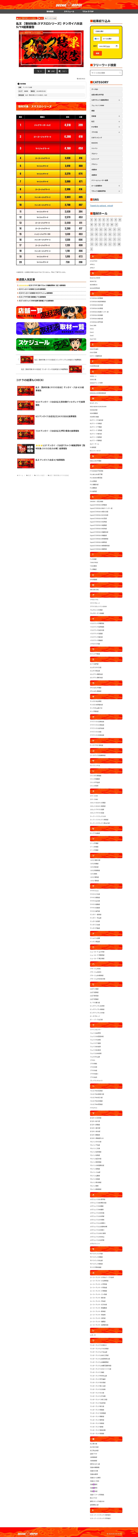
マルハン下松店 (95, 1145)
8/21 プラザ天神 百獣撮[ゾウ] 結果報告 (32, 297)
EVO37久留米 (94, 349)
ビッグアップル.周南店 (97, 1009)
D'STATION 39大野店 (96, 308)
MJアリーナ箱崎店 (96, 440)
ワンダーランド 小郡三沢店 (98, 1399)
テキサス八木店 (95, 894)
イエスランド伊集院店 (97, 623)
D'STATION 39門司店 (96, 322)
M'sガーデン (94, 403)
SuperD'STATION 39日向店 (98, 529)
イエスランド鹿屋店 (96, 640)
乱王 (42, 18)
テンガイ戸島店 (95, 928)
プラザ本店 (93, 1070)
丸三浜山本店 (94, 1450)
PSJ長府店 (93, 491)
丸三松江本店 (94, 1447)
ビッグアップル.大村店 (97, 1013)
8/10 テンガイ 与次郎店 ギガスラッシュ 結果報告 (36, 293)
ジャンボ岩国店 (95, 779)
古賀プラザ (93, 1454)
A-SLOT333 (93, 261)
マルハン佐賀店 (95, 1155)
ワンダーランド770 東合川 (98, 1345)
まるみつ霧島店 (95, 1135)
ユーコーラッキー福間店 (97, 1321)
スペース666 (94, 799)
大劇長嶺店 (93, 1461)
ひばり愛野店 (94, 992)
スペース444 (94, 796)
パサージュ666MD (95, 972)
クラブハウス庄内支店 (97, 728)
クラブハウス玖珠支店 (97, 735)
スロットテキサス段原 (97, 809)
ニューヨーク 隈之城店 (97, 958)
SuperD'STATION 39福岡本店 (99, 532)
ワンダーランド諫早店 (97, 1420)
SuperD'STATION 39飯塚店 (98, 549)
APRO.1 (92, 264)
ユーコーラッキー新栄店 (97, 1311)
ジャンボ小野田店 (95, 776)
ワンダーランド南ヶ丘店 (97, 1386)
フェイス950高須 (95, 1050)
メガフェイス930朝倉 (97, 1206)
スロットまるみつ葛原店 (97, 806)
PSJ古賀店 (93, 481)
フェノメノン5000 (97, 105)
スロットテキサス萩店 (97, 813)
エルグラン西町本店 (96, 678)
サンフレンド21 (95, 765)
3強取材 (94, 169)
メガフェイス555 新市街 (97, 1199)
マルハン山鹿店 (95, 1176)
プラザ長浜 (93, 1077)
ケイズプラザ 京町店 (96, 745)
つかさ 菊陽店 (94, 881)
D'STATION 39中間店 (96, 298)
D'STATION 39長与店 (96, 318)
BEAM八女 (93, 281)
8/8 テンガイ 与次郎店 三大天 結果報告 (32, 289)
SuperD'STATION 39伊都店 (98, 505)
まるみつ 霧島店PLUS (97, 1138)
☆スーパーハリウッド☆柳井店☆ (100, 1515)
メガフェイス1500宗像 (97, 1240)
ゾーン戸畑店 (94, 843)
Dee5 (91, 335)
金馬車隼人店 (94, 1505)
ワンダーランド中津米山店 (98, 1376)
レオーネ (93, 1335)
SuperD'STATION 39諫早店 (98, 542)
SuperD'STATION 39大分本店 (99, 515)
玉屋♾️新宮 (93, 1488)
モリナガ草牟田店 (95, 1267)
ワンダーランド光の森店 (97, 1382)
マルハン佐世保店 (95, 1152)
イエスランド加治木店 (97, 630)
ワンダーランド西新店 (97, 1416)
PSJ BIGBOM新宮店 (96, 478)
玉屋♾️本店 (93, 1491)
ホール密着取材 (96, 186)
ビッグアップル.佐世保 (97, 1006)
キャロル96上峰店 (95, 701)
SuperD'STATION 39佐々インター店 (101, 508)
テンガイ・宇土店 (95, 918)
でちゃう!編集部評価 (98, 191)
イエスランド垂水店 (96, 637)
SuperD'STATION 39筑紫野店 (99, 539)
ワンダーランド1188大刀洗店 (99, 1355)
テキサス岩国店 (95, 904)
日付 (95, 46)
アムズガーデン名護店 (97, 613)
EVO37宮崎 (93, 352)
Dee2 (91, 329)
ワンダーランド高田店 (97, 1433)
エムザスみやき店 (95, 667)
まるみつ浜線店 (95, 1125)
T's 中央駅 (93, 559)
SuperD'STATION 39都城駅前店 (100, 546)
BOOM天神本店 (95, 288)
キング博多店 (94, 711)
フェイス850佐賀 (95, 1047)
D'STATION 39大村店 (96, 305)
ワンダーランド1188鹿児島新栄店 (100, 1366)
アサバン (94, 164)
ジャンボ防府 (94, 786)
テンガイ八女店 (51, 18)
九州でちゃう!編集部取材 (100, 100)
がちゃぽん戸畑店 (95, 688)
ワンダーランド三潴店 (97, 1372)
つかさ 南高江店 (95, 860)
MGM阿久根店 (94, 417)
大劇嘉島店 (93, 1457)
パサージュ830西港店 (96, 975)
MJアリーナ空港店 (96, 437)
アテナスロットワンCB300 (98, 606)
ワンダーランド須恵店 (97, 1423)
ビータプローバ (95, 1016)
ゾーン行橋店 (94, 850)
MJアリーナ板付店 (96, 434)
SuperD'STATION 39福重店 (98, 535)
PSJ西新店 (93, 488)
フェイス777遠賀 (95, 1043)
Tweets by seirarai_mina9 (101, 205)
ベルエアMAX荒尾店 (96, 1104)
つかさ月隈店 (94, 864)
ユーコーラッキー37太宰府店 (99, 1281)
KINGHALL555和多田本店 (98, 393)
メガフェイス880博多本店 (98, 1203)
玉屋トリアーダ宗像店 (97, 1495)
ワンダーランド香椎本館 (97, 1430)
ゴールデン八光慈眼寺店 (97, 755)
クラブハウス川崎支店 (97, 725)
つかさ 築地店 (94, 877)
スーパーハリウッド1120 (98, 816)
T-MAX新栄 (93, 566)
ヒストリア (95, 159)
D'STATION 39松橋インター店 (99, 312)
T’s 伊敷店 (93, 569)
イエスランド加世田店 (97, 627)
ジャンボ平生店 (95, 782)
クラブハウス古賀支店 (97, 721)
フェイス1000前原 (95, 1053)
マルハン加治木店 (95, 1159)
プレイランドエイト (96, 1081)
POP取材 (94, 127)
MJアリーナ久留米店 (96, 420)
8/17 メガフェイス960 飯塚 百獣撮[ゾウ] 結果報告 (36, 300)
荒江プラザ (93, 1498)
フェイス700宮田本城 (97, 1036)
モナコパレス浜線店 (96, 1257)
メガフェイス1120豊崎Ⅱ (98, 1223)
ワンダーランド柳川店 (97, 1406)
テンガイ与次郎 (95, 921)
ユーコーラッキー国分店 (97, 1298)
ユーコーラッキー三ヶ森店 (98, 1294)
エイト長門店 (94, 664)
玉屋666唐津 (94, 1474)
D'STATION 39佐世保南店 (98, 301)
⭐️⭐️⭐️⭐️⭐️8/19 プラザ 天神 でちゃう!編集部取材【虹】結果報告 (42, 285)
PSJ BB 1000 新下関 (96, 474)
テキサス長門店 (95, 911)
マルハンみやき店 (95, 1142)
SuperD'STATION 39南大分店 (99, 512)
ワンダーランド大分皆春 (97, 1389)
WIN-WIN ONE (94, 589)
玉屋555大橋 (94, 1471)
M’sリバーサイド (95, 451)
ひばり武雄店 (94, 999)
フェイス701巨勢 (95, 1040)
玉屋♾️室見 (93, 1484)
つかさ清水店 (94, 867)
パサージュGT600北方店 (97, 979)
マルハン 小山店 (95, 1172)
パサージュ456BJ (95, 969)
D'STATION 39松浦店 (96, 315)
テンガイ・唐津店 (95, 914)
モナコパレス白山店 (96, 1260)
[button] (63, 71)
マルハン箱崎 (94, 1186)
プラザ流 (94, 132)
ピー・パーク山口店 (96, 1019)
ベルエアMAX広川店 (96, 1097)
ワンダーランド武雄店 (97, 1410)
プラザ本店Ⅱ (94, 1074)
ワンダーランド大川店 (97, 1393)
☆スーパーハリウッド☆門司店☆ (100, 1518)
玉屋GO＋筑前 (94, 1481)
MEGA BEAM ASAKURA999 (98, 406)
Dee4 (91, 332)
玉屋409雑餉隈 (94, 1467)
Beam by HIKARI (95, 278)
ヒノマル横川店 (95, 1002)
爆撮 (92, 110)
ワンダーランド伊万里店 (97, 1379)
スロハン (94, 153)
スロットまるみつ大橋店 (97, 803)
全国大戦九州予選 (97, 94)
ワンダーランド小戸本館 (97, 1396)
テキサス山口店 (95, 901)
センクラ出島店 (95, 833)
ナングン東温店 (95, 941)
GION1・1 (93, 376)
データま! (94, 89)
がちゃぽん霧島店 (95, 691)
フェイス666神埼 (95, 1033)
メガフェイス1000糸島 (97, 1213)
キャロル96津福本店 (96, 705)
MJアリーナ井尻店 (96, 423)
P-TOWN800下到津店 (96, 471)
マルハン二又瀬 (95, 1148)
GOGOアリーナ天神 (96, 383)
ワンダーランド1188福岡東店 (99, 1362)
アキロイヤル (94, 600)
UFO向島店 (93, 579)
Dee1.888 (93, 325)
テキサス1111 (94, 891)
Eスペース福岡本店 (96, 356)
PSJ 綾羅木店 (94, 484)
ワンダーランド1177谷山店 (98, 1352)
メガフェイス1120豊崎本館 (98, 1226)
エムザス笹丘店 (95, 671)
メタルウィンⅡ (95, 1243)
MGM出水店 (93, 410)
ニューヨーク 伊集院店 (97, 955)
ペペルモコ (93, 1108)
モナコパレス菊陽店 (96, 1264)
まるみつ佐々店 (95, 1121)
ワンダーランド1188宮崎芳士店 (100, 1359)
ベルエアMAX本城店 (96, 1101)
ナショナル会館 (95, 938)
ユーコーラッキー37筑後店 (98, 1287)
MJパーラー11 (94, 444)
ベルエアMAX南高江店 (97, 1094)
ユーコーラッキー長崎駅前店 (99, 1325)
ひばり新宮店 (94, 996)
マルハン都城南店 (95, 1189)
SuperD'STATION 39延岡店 (98, 525)
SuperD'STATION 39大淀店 (98, 518)
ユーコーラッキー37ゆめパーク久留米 (102, 1277)
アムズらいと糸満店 (96, 610)
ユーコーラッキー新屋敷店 (98, 1308)
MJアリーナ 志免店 (96, 430)
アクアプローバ (95, 603)
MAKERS (94, 143)
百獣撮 (93, 116)
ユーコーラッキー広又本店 (98, 1304)
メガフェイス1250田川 (97, 1230)
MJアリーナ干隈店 (96, 427)
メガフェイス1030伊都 (97, 1216)
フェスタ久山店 (95, 1057)
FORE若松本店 (94, 366)
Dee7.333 (93, 339)
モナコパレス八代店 (96, 1254)
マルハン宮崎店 (95, 1169)
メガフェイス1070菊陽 (97, 1220)
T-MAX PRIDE (94, 562)
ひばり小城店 (94, 989)
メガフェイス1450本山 (97, 1237)
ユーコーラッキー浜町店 (97, 1318)
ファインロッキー (95, 1030)
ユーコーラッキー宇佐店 (97, 1301)
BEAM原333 (93, 285)
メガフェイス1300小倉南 (98, 1233)
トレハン (94, 148)
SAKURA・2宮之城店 (96, 501)
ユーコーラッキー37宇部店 (98, 1284)
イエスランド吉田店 (96, 633)
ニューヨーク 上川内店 (97, 952)
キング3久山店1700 (96, 708)
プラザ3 (92, 1060)
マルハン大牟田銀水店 (97, 1165)
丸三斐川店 (93, 1444)
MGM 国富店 (94, 413)
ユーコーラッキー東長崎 (97, 1315)
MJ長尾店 (93, 447)
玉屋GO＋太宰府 (95, 1478)
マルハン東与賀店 (95, 1182)
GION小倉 (93, 379)
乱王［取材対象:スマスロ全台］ (28, 18)
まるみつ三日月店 (95, 1118)
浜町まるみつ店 (95, 1464)
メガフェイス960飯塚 (97, 1209)
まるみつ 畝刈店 (95, 1128)
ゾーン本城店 (94, 847)
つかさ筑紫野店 (95, 870)
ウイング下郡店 (95, 654)
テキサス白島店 (95, 908)
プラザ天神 (93, 1067)
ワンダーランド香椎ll (96, 1427)
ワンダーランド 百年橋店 (98, 1413)
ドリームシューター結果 (99, 180)
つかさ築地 (93, 874)
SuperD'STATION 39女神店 (98, 522)
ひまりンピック (96, 137)
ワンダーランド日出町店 (97, 1403)
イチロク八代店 (95, 644)
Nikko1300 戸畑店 (95, 461)
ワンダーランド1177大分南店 (99, 1349)
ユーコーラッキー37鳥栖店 (98, 1291)
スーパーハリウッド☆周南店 (99, 820)
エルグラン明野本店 (96, 674)
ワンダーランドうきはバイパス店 (100, 1369)
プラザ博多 (93, 1064)
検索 (97, 53)
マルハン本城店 (95, 1179)
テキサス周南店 (95, 897)
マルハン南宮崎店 (95, 1162)
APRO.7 (92, 268)
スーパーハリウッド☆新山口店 (100, 823)
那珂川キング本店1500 (97, 1501)
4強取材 (94, 175)
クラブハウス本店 (95, 732)
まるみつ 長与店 (95, 1131)
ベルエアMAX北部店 (96, 1091)
